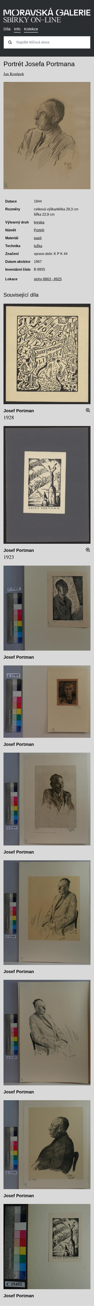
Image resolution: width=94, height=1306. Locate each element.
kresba (39, 222)
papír (38, 238)
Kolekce (31, 29)
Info (17, 29)
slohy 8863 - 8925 (48, 279)
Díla (6, 29)
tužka (38, 246)
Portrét (39, 230)
